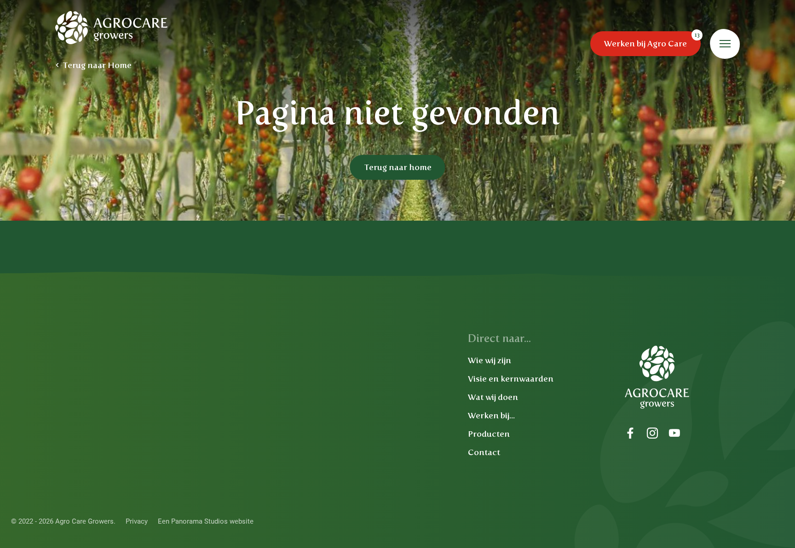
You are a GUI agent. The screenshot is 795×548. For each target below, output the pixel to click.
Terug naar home (398, 167)
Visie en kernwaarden (510, 379)
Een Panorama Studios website (205, 521)
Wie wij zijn (489, 360)
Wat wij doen (493, 397)
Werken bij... (491, 416)
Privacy (137, 521)
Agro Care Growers (111, 27)
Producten (489, 434)
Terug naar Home (97, 65)
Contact (484, 452)
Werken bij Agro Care (645, 44)
